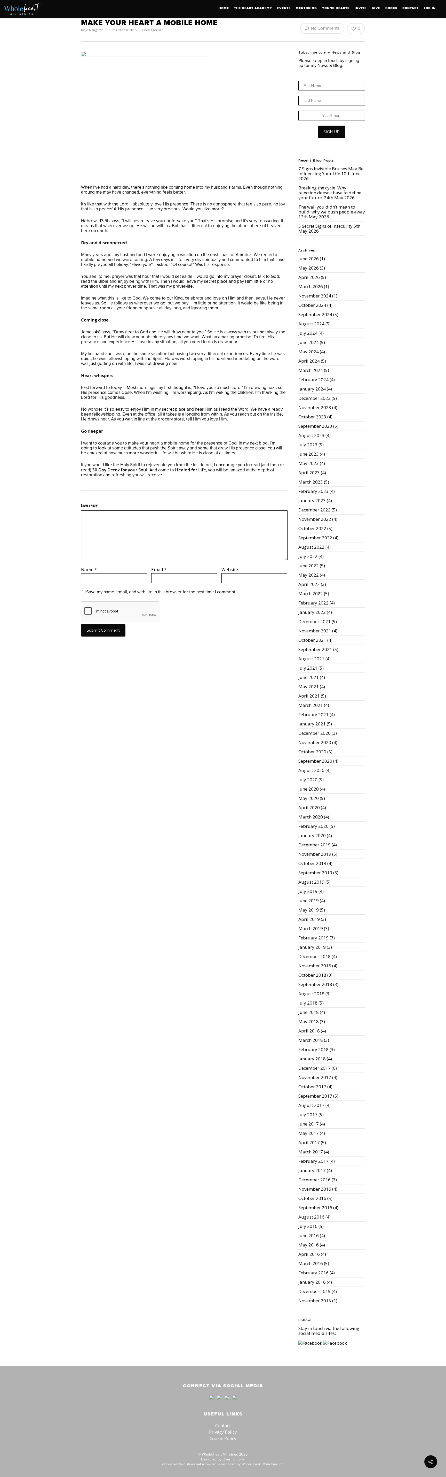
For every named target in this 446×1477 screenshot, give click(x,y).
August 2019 (311, 882)
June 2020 (308, 789)
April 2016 (309, 1254)
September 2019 (315, 873)
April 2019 (309, 919)
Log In (430, 8)
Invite (361, 8)
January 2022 (312, 612)
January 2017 (312, 1170)
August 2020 (311, 770)
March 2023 (310, 482)
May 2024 (308, 352)
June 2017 (308, 1124)
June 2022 (308, 566)
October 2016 (312, 1198)
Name (89, 569)
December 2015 (314, 1291)
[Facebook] (211, 1402)
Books (391, 8)
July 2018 (307, 1003)
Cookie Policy (223, 1438)
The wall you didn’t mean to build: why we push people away (331, 209)
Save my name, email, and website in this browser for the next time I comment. (161, 592)
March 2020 (310, 817)
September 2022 (315, 538)
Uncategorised (153, 30)
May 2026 (308, 268)
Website (229, 569)
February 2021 (313, 714)
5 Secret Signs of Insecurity (325, 226)
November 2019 (314, 854)
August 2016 (311, 1217)
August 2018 (311, 994)
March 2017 (310, 1152)
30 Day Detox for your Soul (119, 470)
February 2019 (313, 938)
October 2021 (312, 640)
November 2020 (314, 742)
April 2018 (309, 1031)
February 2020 (313, 826)
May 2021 (308, 687)
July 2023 (307, 445)
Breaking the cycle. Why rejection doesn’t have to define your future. (329, 193)
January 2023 (312, 500)
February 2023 (313, 491)
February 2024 (313, 379)
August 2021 (311, 659)
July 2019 (307, 891)
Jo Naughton (94, 30)
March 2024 (310, 370)
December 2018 (314, 956)
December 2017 (314, 1068)
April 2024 (309, 361)
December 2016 (314, 1180)
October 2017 (312, 1087)
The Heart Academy (253, 8)
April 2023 (309, 473)
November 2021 (314, 631)
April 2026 (309, 277)
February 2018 (313, 1049)
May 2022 (308, 575)
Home (224, 8)
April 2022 (309, 584)
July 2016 (307, 1226)
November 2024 (314, 296)
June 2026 (308, 259)
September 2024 (315, 314)
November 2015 (314, 1301)
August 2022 (311, 547)
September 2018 (315, 984)
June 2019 (308, 901)
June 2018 (308, 1012)
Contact (410, 8)
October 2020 (312, 752)
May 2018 (308, 1021)
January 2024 (312, 389)
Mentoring (306, 8)
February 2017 (313, 1161)
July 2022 (307, 556)
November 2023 (314, 407)
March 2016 (310, 1263)
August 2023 (311, 435)
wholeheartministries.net (181, 1464)
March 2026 (310, 286)
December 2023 (314, 398)
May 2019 (308, 910)
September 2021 (315, 649)
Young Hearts (335, 8)
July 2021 (307, 668)
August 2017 (311, 1105)
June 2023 (308, 454)
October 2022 (312, 528)
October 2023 (312, 417)
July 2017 (307, 1115)
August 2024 (311, 324)
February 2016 (313, 1273)
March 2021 (310, 705)
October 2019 (312, 863)
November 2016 (314, 1189)
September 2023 (315, 426)
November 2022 (314, 519)
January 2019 (312, 947)
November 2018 (314, 966)
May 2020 (308, 798)
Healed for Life (190, 470)
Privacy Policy (223, 1432)
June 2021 (308, 677)
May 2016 (308, 1245)
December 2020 (314, 733)
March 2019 (310, 928)
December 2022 (314, 510)
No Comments (325, 28)
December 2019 (314, 845)
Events (284, 8)
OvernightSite (233, 1459)
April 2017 (309, 1142)
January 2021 (312, 724)
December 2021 (314, 621)
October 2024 (312, 305)
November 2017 (314, 1077)
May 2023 (308, 463)
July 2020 (307, 780)
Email (158, 569)
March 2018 (310, 1040)
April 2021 (309, 696)
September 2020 (315, 761)
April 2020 (309, 807)
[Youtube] (227, 1402)
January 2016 (312, 1282)
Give (376, 8)
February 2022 (313, 603)
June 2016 (308, 1235)
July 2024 (307, 333)
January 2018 (312, 1059)
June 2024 (308, 342)
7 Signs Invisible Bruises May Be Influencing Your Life (330, 171)
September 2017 (315, 1096)
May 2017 (308, 1133)
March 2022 (310, 593)
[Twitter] (219, 1402)
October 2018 (312, 975)
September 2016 (315, 1208)
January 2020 (312, 835)
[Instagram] (233, 1402)
